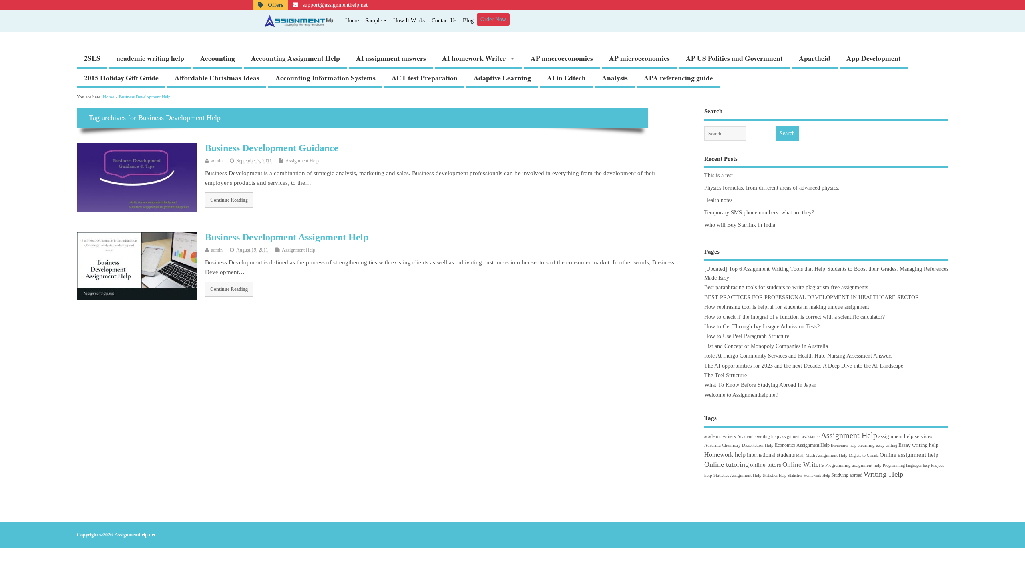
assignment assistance (800, 436)
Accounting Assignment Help (295, 58)
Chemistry (731, 445)
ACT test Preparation (425, 77)
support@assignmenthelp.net (334, 5)
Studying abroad (846, 475)
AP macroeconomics (562, 58)
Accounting (217, 58)
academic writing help (150, 58)
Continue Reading (229, 200)
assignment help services (905, 436)
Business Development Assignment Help (286, 237)
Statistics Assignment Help (737, 475)
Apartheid (814, 58)
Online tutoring (726, 464)
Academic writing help (758, 436)
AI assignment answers (391, 58)
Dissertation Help (758, 445)
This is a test (718, 175)
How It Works (409, 21)
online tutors (765, 464)
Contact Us (444, 21)
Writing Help (884, 474)
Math (800, 455)
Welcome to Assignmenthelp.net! (741, 395)
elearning (866, 445)
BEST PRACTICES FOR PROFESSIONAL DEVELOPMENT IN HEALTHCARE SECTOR (811, 297)
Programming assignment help (853, 465)
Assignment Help (302, 161)
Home (352, 21)
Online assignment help (909, 454)
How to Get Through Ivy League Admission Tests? (762, 327)
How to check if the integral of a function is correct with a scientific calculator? (794, 317)
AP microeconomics (639, 58)
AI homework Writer (474, 58)
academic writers (720, 436)
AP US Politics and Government (734, 58)
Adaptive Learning (502, 77)
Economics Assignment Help (802, 445)
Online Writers (803, 464)
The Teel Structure (725, 375)
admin (217, 161)
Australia (712, 445)
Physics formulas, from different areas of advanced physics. (772, 188)
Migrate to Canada (863, 455)
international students (771, 455)
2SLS (92, 58)
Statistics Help (774, 475)
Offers (274, 5)
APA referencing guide (678, 77)
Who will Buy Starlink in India (739, 225)
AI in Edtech (566, 77)
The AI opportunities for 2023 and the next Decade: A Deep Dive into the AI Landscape (803, 366)
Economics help (843, 445)
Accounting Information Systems (325, 77)
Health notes (718, 200)
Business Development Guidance (271, 148)
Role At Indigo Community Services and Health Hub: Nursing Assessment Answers (798, 356)
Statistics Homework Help (809, 475)
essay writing (886, 445)
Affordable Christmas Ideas (217, 77)
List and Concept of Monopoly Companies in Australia (766, 346)
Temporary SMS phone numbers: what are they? (759, 213)
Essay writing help (918, 445)
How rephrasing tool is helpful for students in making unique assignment (786, 307)
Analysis (615, 77)
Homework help (725, 454)
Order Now (493, 19)
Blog (468, 21)
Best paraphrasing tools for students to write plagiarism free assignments (786, 287)
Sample (373, 21)
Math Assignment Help (827, 455)
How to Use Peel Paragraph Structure (746, 336)
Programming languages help (906, 465)
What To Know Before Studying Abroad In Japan (760, 385)
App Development (873, 58)
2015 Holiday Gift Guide (121, 77)
